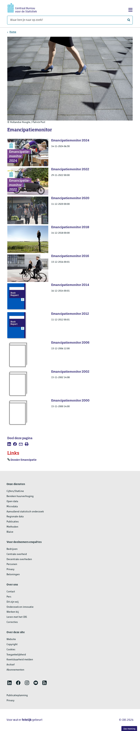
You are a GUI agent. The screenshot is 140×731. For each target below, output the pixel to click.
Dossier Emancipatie (24, 460)
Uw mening (129, 729)
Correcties (12, 622)
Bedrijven (12, 549)
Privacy (10, 569)
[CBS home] (22, 7)
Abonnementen (15, 670)
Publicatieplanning (17, 695)
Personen (12, 564)
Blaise (10, 532)
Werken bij (13, 612)
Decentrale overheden (19, 559)
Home (12, 32)
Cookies (11, 649)
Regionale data (15, 516)
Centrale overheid (17, 554)
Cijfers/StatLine (15, 491)
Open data (12, 501)
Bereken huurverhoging (20, 496)
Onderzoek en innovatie (20, 607)
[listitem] (9, 444)
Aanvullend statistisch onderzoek (25, 512)
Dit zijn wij (13, 602)
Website (11, 639)
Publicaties (13, 522)
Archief (11, 665)
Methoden (12, 527)
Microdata (12, 506)
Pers (9, 597)
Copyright (12, 644)
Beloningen (13, 574)
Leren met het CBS (17, 617)
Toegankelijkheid (16, 655)
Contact (11, 592)
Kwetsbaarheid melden (20, 659)
